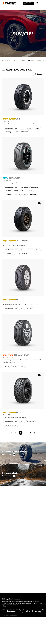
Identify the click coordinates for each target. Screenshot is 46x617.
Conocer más (5, 606)
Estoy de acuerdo (12, 611)
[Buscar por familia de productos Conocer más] (23, 443)
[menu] (42, 3)
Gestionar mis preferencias (32, 611)
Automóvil (21, 60)
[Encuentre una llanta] (37, 3)
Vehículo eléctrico (8, 60)
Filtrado (39, 74)
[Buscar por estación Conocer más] (23, 464)
